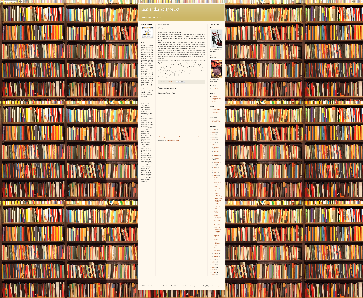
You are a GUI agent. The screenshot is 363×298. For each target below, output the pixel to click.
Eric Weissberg (218, 196)
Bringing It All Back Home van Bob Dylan (218, 201)
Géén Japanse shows (217, 221)
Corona (216, 177)
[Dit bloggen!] (178, 82)
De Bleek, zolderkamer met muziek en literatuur (216, 99)
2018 (213, 262)
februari (216, 253)
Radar (215, 191)
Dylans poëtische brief (217, 243)
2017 (213, 264)
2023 (213, 137)
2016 (213, 267)
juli (215, 165)
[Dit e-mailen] (176, 82)
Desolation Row (216, 236)
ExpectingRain (216, 89)
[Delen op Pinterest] (184, 82)
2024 (213, 135)
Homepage (182, 137)
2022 (213, 140)
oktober (216, 155)
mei (215, 170)
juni (215, 167)
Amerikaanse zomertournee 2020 (217, 231)
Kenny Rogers (217, 206)
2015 (213, 270)
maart (215, 175)
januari (216, 256)
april (215, 172)
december (216, 147)
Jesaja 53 (216, 215)
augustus (216, 162)
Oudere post (201, 137)
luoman (201, 286)
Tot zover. (216, 180)
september (216, 158)
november (216, 151)
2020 (213, 145)
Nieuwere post (162, 137)
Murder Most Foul (217, 183)
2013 (213, 275)
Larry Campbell (217, 187)
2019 (213, 259)
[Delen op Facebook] (182, 82)
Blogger (218, 286)
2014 (213, 272)
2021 (213, 142)
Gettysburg (217, 248)
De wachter (217, 224)
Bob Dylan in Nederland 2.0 (216, 121)
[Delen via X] (180, 82)
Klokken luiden (216, 211)
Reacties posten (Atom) (173, 140)
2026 (213, 129)
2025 (213, 132)
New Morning (217, 250)
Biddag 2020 (217, 227)
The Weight (217, 193)
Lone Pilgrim (217, 218)
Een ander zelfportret (160, 9)
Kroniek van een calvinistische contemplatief (216, 110)
